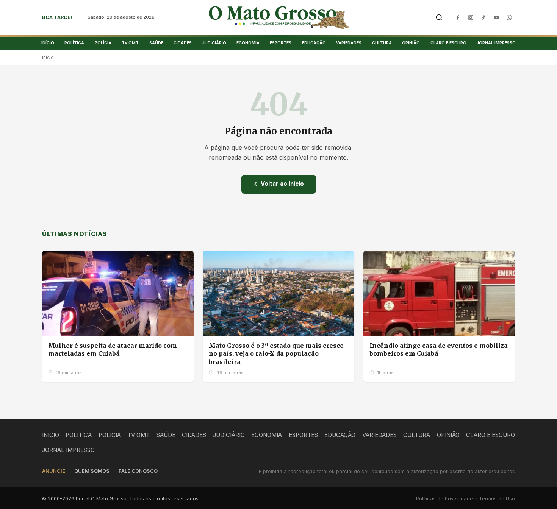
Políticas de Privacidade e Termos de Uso (465, 498)
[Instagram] (470, 17)
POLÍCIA (103, 42)
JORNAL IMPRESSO (496, 42)
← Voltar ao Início (278, 183)
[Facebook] (457, 17)
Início (48, 57)
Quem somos (92, 471)
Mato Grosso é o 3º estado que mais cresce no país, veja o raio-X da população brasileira (276, 354)
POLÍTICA (74, 42)
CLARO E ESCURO (448, 42)
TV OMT (130, 42)
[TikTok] (483, 17)
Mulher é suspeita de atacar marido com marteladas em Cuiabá (112, 350)
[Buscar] (439, 17)
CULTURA (382, 42)
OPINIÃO (411, 42)
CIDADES (183, 42)
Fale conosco (138, 471)
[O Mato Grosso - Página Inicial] (279, 17)
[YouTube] (496, 17)
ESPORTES (280, 42)
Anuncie (53, 471)
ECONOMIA (248, 42)
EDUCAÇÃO (314, 42)
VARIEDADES (348, 42)
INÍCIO (47, 42)
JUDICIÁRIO (214, 42)
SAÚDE (156, 42)
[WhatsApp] (509, 17)
